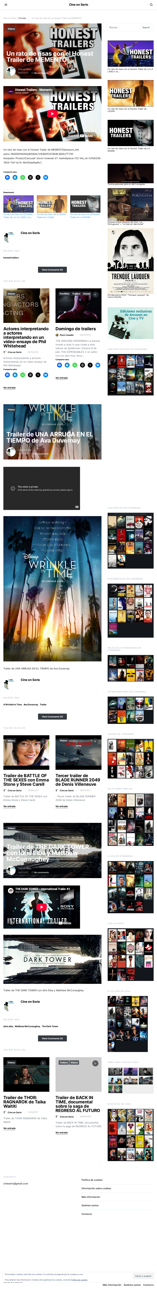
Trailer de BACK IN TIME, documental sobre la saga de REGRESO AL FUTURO (78, 1104)
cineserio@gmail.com (15, 1183)
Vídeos (11, 28)
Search (146, 27)
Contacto (87, 1214)
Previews (64, 293)
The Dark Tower (50, 1026)
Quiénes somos (90, 1205)
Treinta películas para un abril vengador (126, 184)
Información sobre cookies (96, 1188)
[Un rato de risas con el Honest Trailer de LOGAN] (52, 204)
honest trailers (11, 257)
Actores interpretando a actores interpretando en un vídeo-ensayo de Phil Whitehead (26, 337)
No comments (41, 73)
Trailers (76, 293)
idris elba (8, 1026)
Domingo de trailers (76, 328)
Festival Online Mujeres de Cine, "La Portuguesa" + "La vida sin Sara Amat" (126, 223)
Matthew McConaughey (27, 1026)
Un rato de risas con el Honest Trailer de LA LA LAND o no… (130, 70)
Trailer (43, 704)
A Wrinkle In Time (12, 704)
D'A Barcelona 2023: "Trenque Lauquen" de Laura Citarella (128, 296)
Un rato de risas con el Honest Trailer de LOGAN (127, 110)
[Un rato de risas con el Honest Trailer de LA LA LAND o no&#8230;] (18, 204)
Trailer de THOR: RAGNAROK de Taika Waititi (24, 1102)
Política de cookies (92, 1179)
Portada (22, 18)
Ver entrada (9, 387)
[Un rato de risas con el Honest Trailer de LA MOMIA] (85, 204)
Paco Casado (67, 335)
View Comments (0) (52, 269)
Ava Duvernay (31, 704)
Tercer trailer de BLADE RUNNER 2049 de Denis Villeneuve (78, 780)
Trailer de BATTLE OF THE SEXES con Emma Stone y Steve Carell (26, 780)
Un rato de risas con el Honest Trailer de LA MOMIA (129, 149)
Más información (91, 1196)
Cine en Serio (78, 4)
